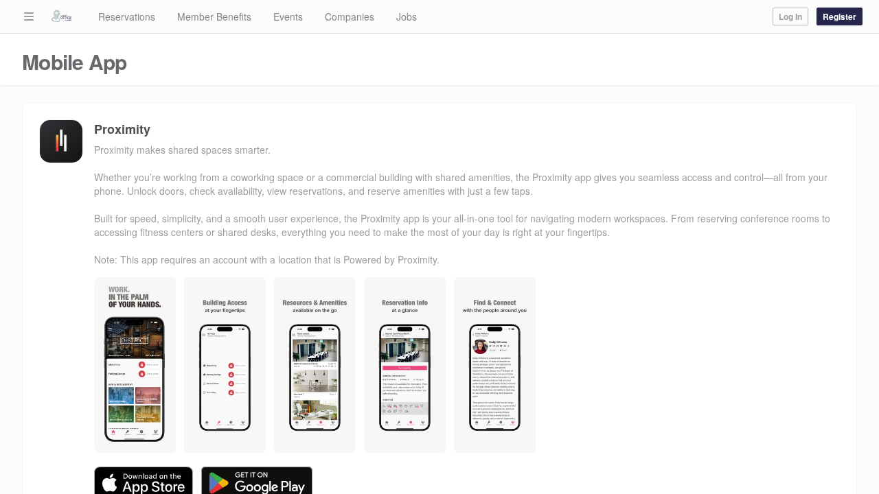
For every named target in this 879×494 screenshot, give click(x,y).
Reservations (126, 16)
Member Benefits (214, 16)
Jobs (406, 16)
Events (288, 16)
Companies (349, 16)
